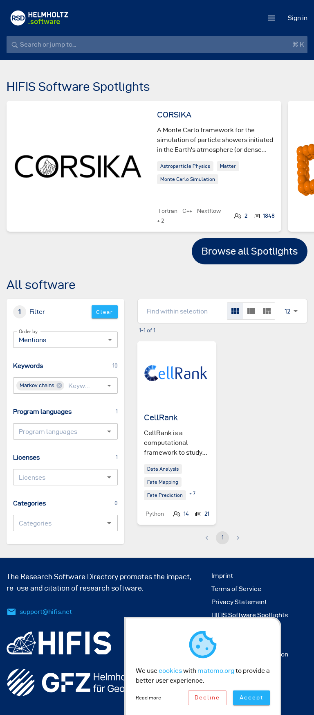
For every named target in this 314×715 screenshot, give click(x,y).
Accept (251, 698)
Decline (207, 698)
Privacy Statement (239, 601)
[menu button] (271, 18)
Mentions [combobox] (32, 339)
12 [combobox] (287, 311)
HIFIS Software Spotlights (249, 614)
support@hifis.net (46, 611)
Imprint (222, 575)
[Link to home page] (39, 18)
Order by (28, 331)
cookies (170, 670)
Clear (104, 312)
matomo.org (215, 670)
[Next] (287, 172)
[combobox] (78, 385)
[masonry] (267, 311)
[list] (251, 311)
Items (287, 302)
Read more (148, 697)
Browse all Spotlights (250, 251)
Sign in (297, 17)
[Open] (109, 385)
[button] (40, 385)
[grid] (235, 311)
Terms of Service (236, 588)
